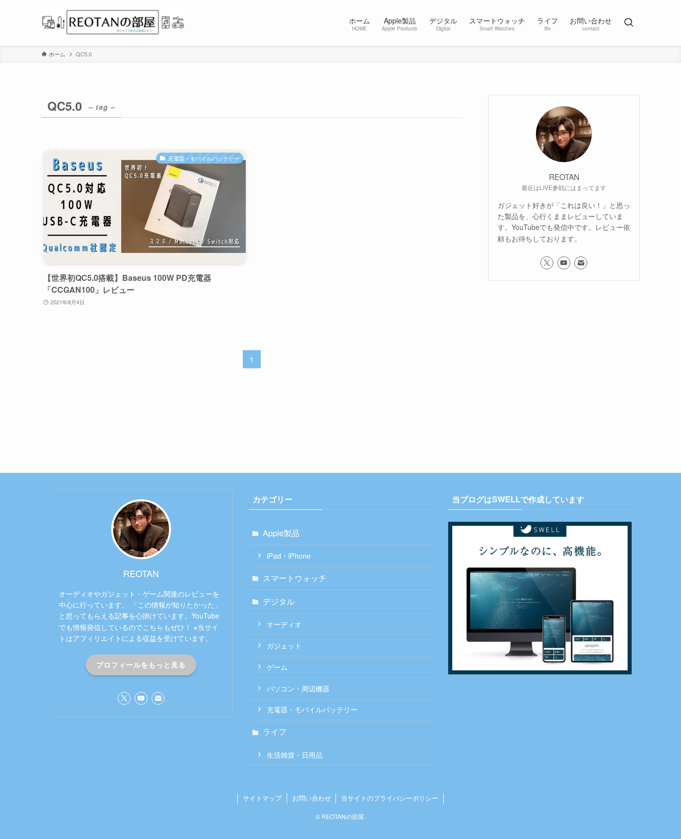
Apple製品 (281, 533)
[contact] (580, 262)
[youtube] (563, 262)
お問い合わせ (311, 798)
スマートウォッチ (295, 578)
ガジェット (284, 645)
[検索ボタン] (629, 23)
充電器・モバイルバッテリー (312, 709)
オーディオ (284, 624)
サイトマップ (262, 798)
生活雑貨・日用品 (295, 754)
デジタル (279, 601)
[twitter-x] (546, 262)
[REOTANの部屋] (112, 23)
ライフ (275, 731)
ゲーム (277, 666)
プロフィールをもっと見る (141, 664)
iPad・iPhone (289, 555)
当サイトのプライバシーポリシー (389, 798)
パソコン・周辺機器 (298, 688)
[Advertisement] (564, 361)
